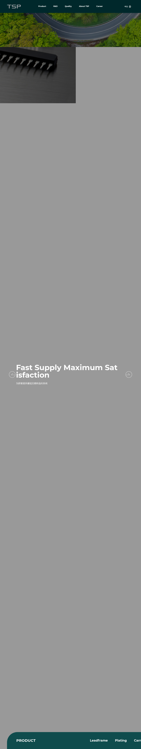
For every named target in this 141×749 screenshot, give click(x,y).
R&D (55, 6)
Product (42, 6)
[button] (129, 374)
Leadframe (99, 740)
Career (99, 6)
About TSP (84, 6)
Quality (68, 6)
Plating (121, 740)
